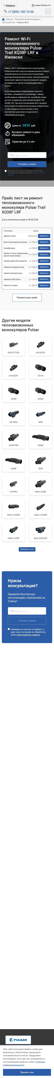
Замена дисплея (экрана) (15, 261)
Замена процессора (13, 273)
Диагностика (10, 236)
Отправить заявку (27, 164)
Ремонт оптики (10, 285)
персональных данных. (28, 634)
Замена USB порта (12, 279)
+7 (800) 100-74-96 (21, 11)
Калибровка (9, 248)
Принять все (27, 1072)
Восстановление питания (15, 242)
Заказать (44, 236)
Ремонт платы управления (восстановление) (16, 254)
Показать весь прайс (27, 297)
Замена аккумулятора (14, 267)
